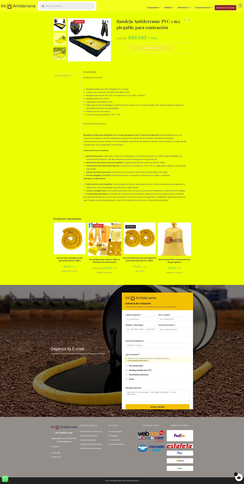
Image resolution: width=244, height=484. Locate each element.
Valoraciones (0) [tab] (63, 76)
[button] (153, 8)
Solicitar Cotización (225, 7)
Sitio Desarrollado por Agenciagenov (122, 481)
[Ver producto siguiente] (189, 20)
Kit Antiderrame (64, 432)
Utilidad (167, 7)
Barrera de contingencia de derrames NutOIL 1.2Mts (69, 259)
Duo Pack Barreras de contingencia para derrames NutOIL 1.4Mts (139, 259)
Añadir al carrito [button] (69, 271)
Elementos (183, 7)
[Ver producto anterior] (184, 20)
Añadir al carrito (152, 48)
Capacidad (152, 7)
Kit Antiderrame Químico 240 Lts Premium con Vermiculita (104, 260)
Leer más (139, 271)
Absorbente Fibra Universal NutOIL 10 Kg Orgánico (174, 260)
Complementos (202, 7)
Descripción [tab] (60, 70)
